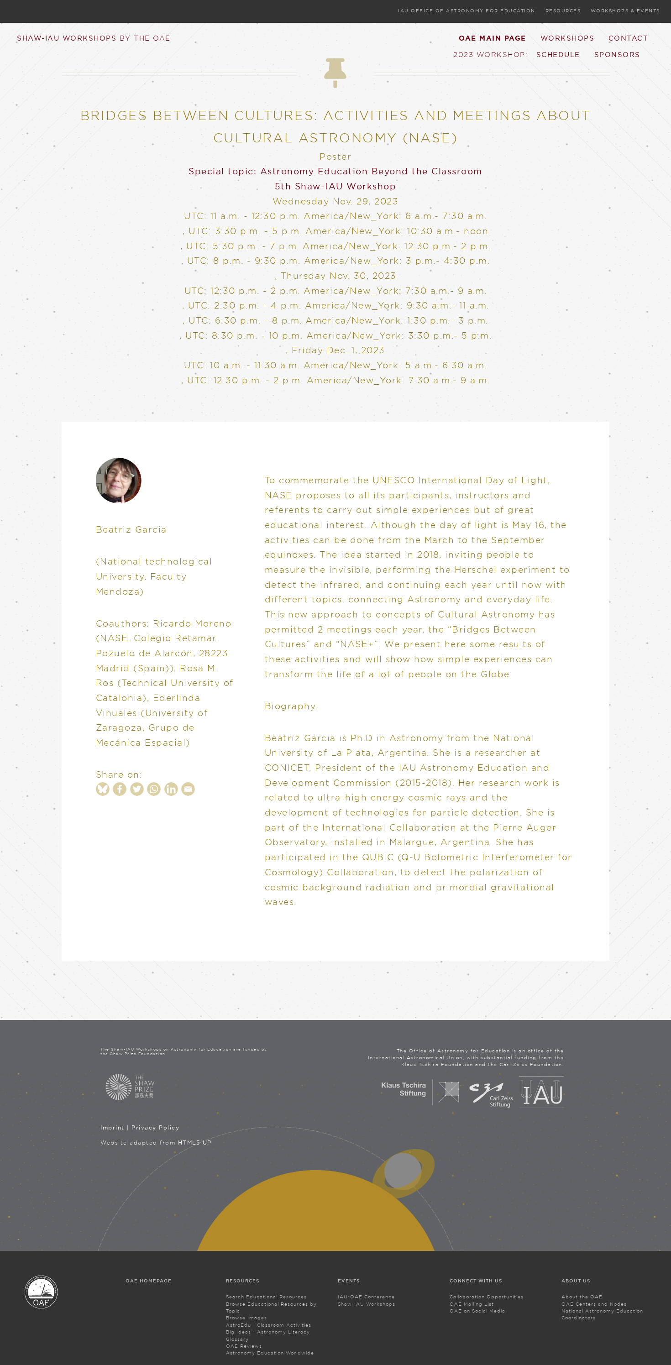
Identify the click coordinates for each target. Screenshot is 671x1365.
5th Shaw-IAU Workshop (336, 186)
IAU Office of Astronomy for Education (466, 10)
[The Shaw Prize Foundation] (185, 1087)
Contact (628, 38)
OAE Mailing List (472, 1304)
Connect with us (476, 1280)
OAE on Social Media (477, 1310)
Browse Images (246, 1317)
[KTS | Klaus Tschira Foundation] (420, 1106)
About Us (575, 1280)
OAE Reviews (244, 1346)
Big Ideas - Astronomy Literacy (268, 1331)
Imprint (112, 1127)
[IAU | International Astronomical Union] (541, 1106)
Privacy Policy (155, 1127)
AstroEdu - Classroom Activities (268, 1325)
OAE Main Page (492, 38)
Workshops (567, 38)
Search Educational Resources (266, 1296)
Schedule (558, 54)
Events (349, 1280)
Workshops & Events (625, 10)
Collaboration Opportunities (487, 1296)
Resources (563, 10)
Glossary (237, 1339)
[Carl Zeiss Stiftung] (491, 1106)
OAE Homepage (149, 1280)
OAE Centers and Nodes (594, 1304)
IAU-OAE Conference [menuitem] (366, 1296)
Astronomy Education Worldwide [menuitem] (270, 1352)
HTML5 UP (195, 1142)
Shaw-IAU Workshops (94, 38)
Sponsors (617, 54)
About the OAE (582, 1296)
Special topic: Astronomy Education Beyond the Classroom (335, 171)
